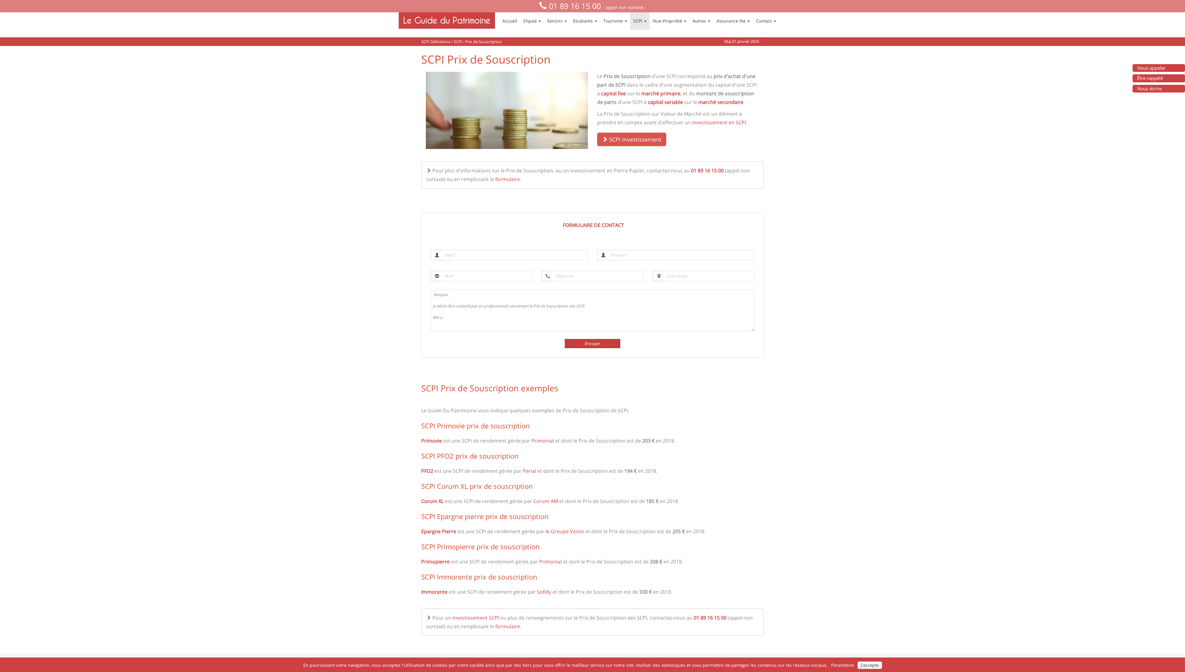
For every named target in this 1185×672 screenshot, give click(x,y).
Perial (529, 471)
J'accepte (870, 665)
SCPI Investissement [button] (634, 139)
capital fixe (613, 93)
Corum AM (545, 501)
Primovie (431, 440)
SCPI (638, 21)
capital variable (665, 102)
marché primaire (660, 93)
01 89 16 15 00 (575, 6)
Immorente (434, 591)
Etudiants (583, 21)
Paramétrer (842, 665)
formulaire (507, 179)
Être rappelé (1150, 78)
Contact (764, 21)
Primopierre (435, 561)
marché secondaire (720, 102)
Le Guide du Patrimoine (446, 20)
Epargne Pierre (438, 531)
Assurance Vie (732, 21)
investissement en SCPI (719, 122)
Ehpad (530, 21)
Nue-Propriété (668, 21)
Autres (699, 21)
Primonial (542, 440)
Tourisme (613, 21)
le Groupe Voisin (565, 531)
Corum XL (432, 501)
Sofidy (544, 591)
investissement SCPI (475, 617)
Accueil (509, 21)
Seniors (555, 21)
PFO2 (427, 471)
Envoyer (592, 343)
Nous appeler (1151, 68)
